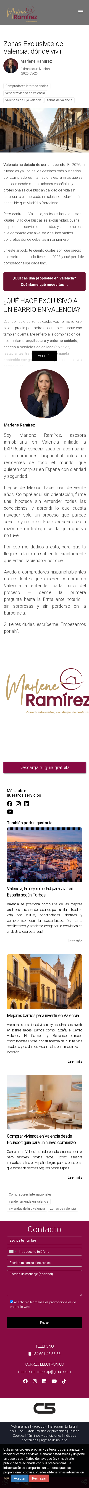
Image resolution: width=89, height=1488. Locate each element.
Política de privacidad (51, 1431)
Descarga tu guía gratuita (44, 767)
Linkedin (71, 1426)
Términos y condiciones (44, 1435)
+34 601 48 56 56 (46, 1354)
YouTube (16, 1431)
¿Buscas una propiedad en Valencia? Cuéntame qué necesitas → (44, 281)
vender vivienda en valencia (25, 93)
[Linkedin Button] (26, 804)
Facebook (38, 1426)
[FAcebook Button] (10, 804)
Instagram (55, 1426)
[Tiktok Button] (64, 1382)
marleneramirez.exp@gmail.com (44, 1371)
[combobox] (12, 1251)
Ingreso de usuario (53, 1440)
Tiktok (29, 1431)
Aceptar (20, 1478)
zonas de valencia (59, 100)
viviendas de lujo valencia (23, 100)
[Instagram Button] (18, 804)
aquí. (6, 1478)
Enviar (44, 1323)
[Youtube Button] (10, 812)
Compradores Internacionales (26, 86)
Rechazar (39, 1478)
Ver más (44, 356)
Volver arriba (20, 1426)
